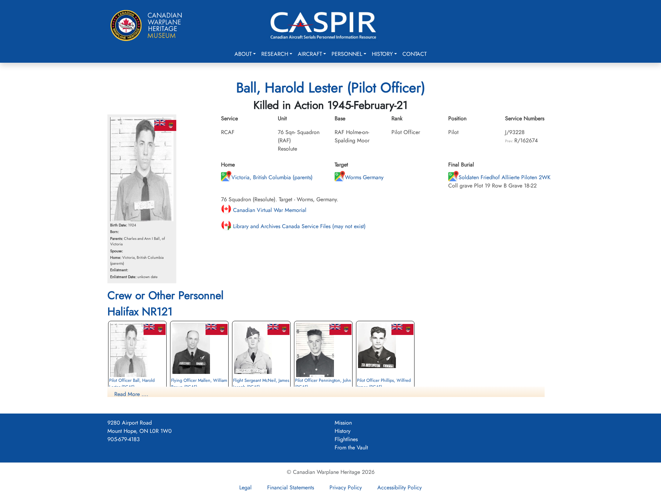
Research (274, 54)
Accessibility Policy (399, 487)
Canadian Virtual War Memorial (268, 210)
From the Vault (351, 447)
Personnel (347, 54)
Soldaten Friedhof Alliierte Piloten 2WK (504, 177)
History (382, 54)
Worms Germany (364, 177)
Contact (414, 54)
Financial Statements (290, 487)
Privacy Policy (345, 487)
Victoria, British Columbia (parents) (272, 177)
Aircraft (310, 54)
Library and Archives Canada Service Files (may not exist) (298, 226)
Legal (245, 487)
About (243, 54)
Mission (343, 423)
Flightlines (346, 439)
